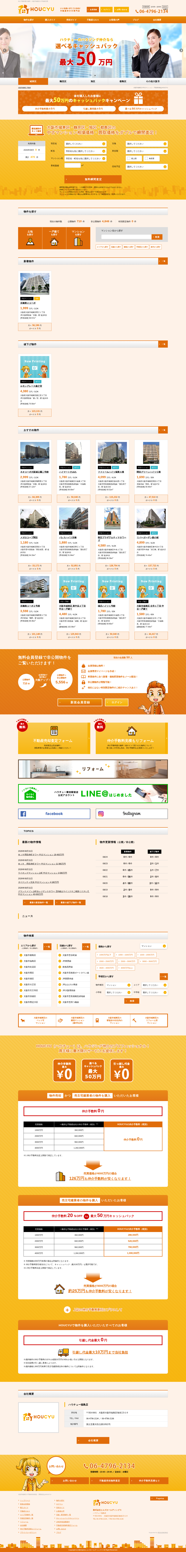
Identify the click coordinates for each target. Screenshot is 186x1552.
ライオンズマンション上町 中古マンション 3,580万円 (42, 873)
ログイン (59, 1504)
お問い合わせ (61, 1529)
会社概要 (23, 1525)
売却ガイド (60, 1508)
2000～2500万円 (106, 961)
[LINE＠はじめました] (93, 793)
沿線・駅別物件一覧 (63, 1515)
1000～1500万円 (125, 955)
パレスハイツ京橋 (68, 537)
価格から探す (129, 247)
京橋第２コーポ (28, 303)
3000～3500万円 (149, 961)
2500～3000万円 (128, 961)
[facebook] (54, 814)
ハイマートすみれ (68, 472)
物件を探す (60, 1500)
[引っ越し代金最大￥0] (122, 1079)
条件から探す (156, 247)
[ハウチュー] (36, 9)
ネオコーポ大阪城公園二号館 (34, 472)
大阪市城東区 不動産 (24, 87)
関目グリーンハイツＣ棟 (149, 472)
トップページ (25, 1500)
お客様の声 (60, 1511)
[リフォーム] (93, 769)
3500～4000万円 (106, 968)
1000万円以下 (105, 955)
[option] (93, 50)
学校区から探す (142, 247)
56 (129, 876)
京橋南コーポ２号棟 (30, 606)
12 (156, 883)
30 (129, 896)
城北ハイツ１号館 (106, 606)
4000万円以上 (127, 968)
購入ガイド (24, 1508)
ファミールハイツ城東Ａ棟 (111, 472)
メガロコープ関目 (29, 537)
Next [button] (181, 50)
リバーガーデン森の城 (147, 537)
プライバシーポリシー (28, 1532)
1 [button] (91, 75)
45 (129, 870)
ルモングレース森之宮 (31, 386)
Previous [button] (5, 50)
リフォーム (24, 1522)
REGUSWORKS (163, 1532)
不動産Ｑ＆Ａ (25, 1511)
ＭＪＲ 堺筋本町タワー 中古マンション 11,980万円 (42, 864)
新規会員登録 (25, 1504)
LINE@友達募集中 (63, 1522)
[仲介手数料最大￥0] (64, 1079)
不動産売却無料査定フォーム (66, 1525)
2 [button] (95, 75)
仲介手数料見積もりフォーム (30, 1529)
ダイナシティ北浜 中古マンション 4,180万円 (38, 882)
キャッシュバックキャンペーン (67, 1518)
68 (129, 883)
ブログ (58, 1532)
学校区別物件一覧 (26, 1518)
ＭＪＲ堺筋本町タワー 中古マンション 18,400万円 (41, 854)
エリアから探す (102, 247)
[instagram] (132, 814)
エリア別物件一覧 (26, 1515)
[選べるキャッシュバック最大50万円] (93, 1079)
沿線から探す (116, 247)
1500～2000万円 (147, 955)
